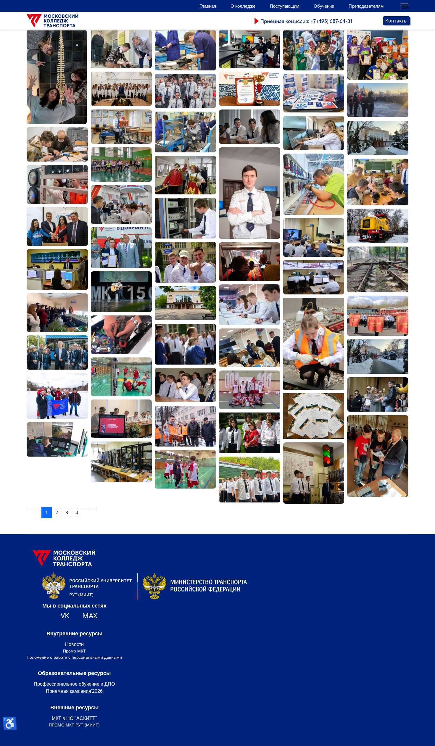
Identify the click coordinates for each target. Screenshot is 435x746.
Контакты (396, 20)
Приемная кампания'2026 (74, 691)
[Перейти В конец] (93, 509)
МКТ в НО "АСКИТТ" (74, 718)
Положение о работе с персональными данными (74, 657)
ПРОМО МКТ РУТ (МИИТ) (74, 725)
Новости (74, 644)
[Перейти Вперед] (85, 509)
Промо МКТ (74, 651)
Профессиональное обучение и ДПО (74, 684)
